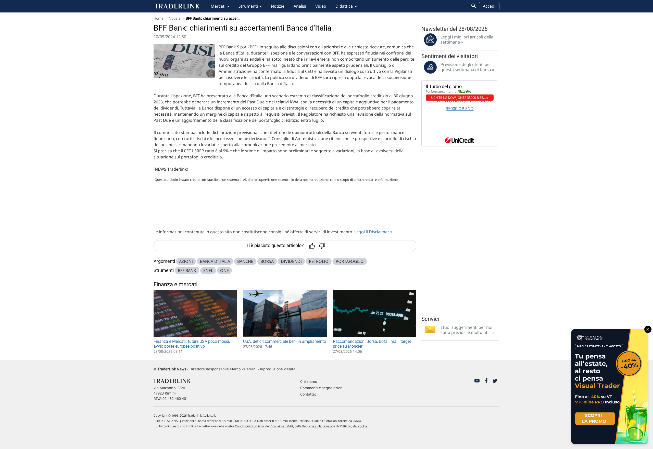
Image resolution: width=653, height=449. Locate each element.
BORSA (267, 261)
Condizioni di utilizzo (249, 426)
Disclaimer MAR (281, 426)
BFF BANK (187, 270)
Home (159, 18)
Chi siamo (308, 381)
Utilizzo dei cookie (354, 426)
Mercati (218, 6)
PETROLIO (319, 261)
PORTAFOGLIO (350, 261)
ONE (224, 270)
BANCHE (245, 261)
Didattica (344, 6)
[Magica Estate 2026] (609, 386)
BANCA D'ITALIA (215, 261)
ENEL (208, 270)
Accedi (489, 6)
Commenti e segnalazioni (322, 387)
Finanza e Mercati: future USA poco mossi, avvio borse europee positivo (192, 344)
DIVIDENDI (291, 261)
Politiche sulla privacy (317, 426)
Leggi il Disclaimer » (373, 232)
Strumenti (248, 6)
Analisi (300, 6)
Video (320, 6)
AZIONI (186, 261)
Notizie (277, 6)
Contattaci (309, 394)
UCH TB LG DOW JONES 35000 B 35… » (459, 97)
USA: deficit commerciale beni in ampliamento (284, 341)
